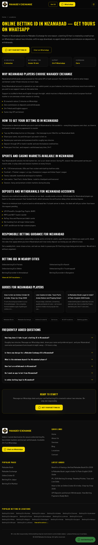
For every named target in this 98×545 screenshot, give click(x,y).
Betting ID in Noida (57, 519)
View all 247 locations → (12, 277)
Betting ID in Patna (8, 519)
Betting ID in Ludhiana (24, 522)
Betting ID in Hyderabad (87, 513)
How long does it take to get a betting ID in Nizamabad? (27, 337)
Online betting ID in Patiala (12, 264)
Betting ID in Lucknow (60, 516)
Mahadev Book (9, 319)
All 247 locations (67, 319)
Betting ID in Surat (76, 516)
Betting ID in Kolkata (54, 513)
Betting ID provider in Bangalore (62, 273)
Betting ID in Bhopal (8, 522)
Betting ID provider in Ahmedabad (15, 273)
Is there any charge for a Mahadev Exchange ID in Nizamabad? (29, 352)
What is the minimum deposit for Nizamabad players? (26, 359)
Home (4, 17)
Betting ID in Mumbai (9, 484)
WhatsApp (68, 4)
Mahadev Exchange (24, 319)
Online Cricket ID (41, 319)
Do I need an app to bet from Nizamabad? (21, 373)
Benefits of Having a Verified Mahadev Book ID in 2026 (72, 467)
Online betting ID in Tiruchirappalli (62, 268)
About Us (55, 438)
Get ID (53, 4)
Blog (53, 446)
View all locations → (41, 522)
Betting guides (82, 319)
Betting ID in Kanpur (88, 519)
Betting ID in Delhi (8, 513)
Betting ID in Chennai (70, 513)
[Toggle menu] (93, 4)
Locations (12, 17)
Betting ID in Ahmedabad (42, 516)
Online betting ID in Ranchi (59, 264)
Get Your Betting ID (17, 50)
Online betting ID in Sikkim (12, 268)
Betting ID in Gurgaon (72, 519)
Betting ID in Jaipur (9, 479)
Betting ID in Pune (26, 516)
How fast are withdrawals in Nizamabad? (20, 366)
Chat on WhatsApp (41, 50)
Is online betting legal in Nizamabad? (19, 379)
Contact (55, 454)
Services (54, 319)
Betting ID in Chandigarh (40, 519)
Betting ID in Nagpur (23, 519)
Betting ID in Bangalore (10, 516)
